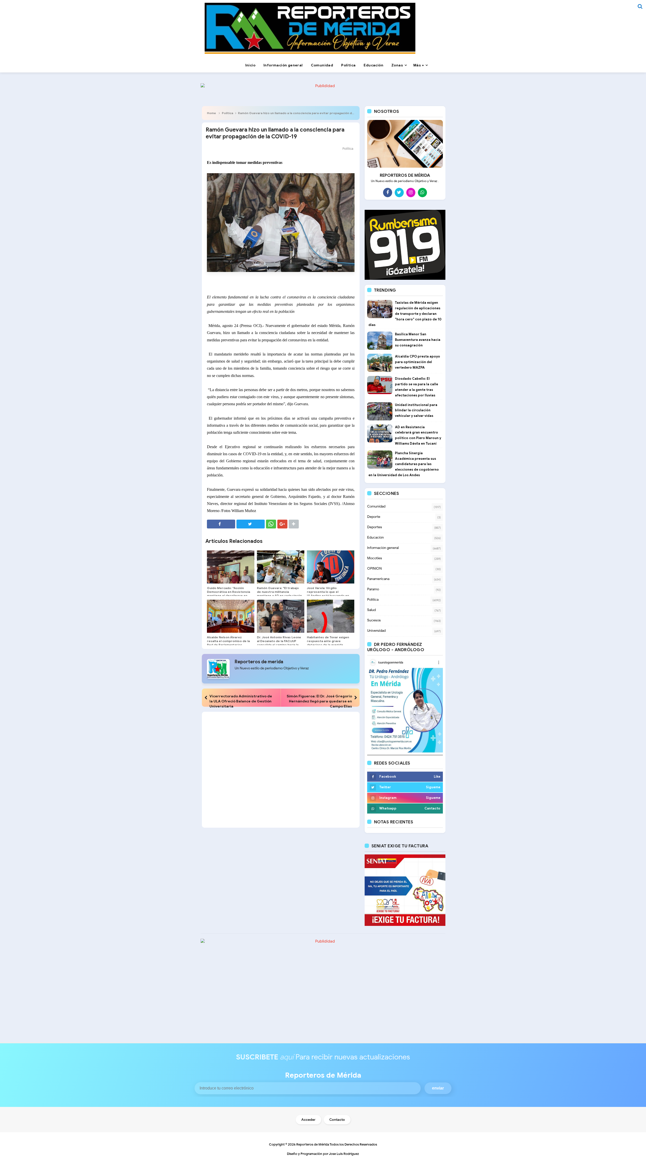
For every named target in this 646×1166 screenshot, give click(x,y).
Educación (375, 537)
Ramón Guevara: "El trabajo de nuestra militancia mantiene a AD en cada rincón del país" (279, 593)
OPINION (374, 568)
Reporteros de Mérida (312, 1144)
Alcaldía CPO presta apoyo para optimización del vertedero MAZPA (417, 362)
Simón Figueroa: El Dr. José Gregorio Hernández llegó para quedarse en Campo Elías (319, 701)
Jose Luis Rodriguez (344, 1154)
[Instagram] (410, 192)
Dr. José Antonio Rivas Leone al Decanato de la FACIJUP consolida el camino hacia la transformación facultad (279, 642)
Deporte (373, 517)
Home (211, 113)
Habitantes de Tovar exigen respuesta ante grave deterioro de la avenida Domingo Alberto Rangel (328, 642)
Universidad (376, 630)
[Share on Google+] (282, 524)
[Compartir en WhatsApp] (271, 524)
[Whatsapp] (422, 192)
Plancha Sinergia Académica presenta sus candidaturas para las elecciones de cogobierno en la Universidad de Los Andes (403, 464)
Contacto (337, 1120)
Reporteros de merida (259, 662)
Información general (383, 548)
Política (227, 113)
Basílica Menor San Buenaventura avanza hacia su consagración (417, 339)
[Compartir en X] (250, 524)
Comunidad (376, 506)
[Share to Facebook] (221, 524)
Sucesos (374, 620)
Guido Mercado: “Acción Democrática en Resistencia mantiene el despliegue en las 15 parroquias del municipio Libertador (228, 595)
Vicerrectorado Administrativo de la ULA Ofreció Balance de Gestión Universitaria (240, 701)
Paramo (373, 589)
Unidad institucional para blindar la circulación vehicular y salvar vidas (416, 410)
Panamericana (378, 579)
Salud (371, 610)
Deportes (374, 527)
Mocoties (374, 558)
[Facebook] (387, 192)
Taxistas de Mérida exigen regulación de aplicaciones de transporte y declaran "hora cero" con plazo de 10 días (404, 313)
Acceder (308, 1120)
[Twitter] (399, 192)
